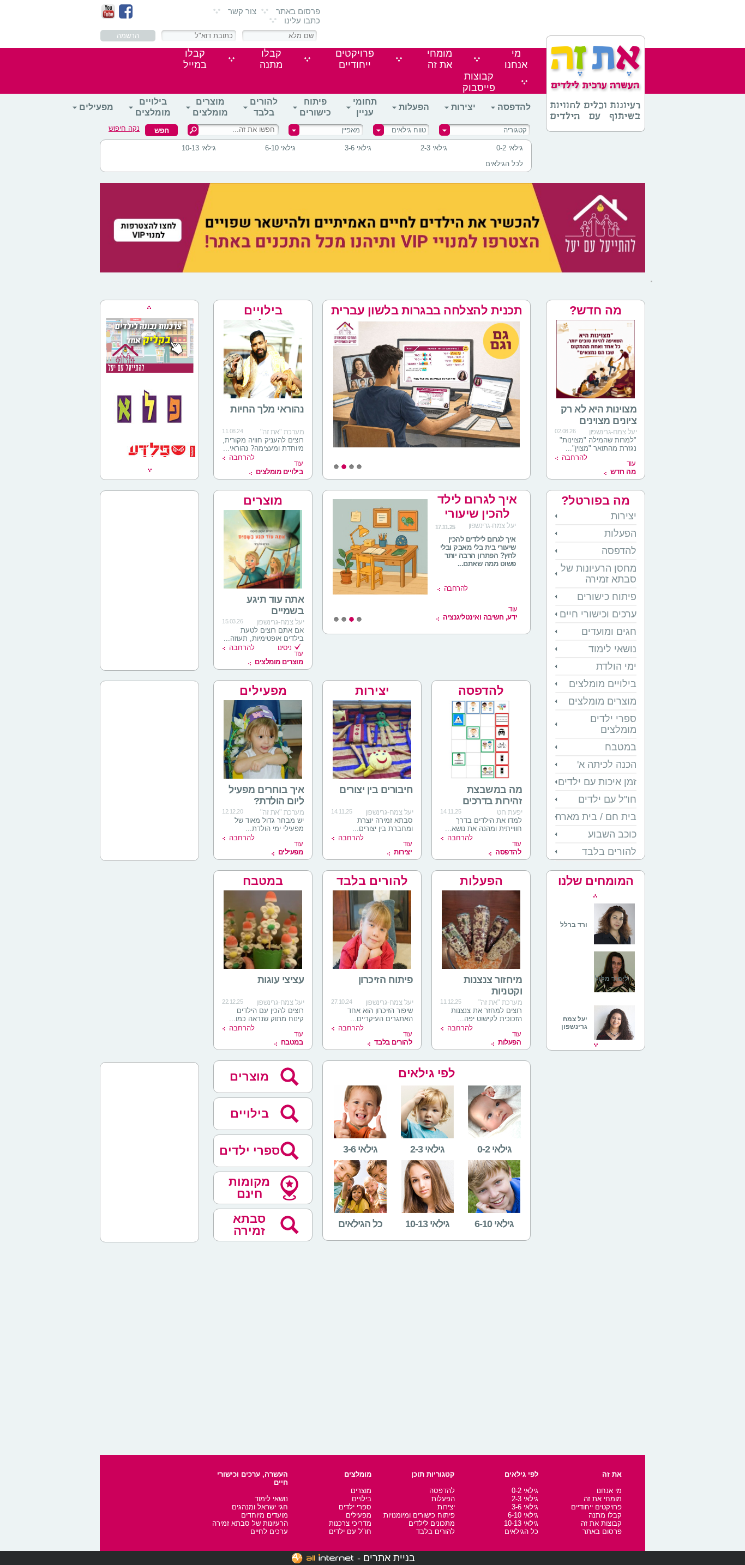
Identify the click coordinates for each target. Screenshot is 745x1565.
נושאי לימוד (612, 649)
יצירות (463, 107)
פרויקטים (354, 59)
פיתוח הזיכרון (385, 979)
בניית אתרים (389, 1557)
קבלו (271, 59)
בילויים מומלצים (153, 107)
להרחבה (574, 457)
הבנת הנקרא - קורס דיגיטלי (477, 506)
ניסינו (284, 648)
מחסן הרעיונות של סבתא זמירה (598, 574)
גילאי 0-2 (509, 148)
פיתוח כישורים (315, 107)
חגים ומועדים (608, 631)
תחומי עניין (365, 107)
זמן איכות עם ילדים (597, 782)
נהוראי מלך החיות (267, 409)
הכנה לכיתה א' (606, 764)
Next (596, 1045)
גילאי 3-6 (358, 148)
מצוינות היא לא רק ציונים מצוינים (599, 415)
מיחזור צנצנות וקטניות (493, 985)
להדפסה (514, 107)
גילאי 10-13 (199, 148)
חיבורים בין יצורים (376, 789)
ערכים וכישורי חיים (598, 614)
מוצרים (249, 1076)
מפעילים (96, 107)
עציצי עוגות (280, 979)
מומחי (439, 59)
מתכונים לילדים (431, 1523)
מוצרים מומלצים (210, 107)
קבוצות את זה (601, 1523)
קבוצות (478, 82)
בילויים (249, 1113)
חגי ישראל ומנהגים (260, 1507)
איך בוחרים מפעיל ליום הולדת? (266, 795)
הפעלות (414, 107)
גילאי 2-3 (433, 148)
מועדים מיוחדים (264, 1515)
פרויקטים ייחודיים (596, 1507)
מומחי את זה (603, 1499)
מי (515, 59)
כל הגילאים (521, 1531)
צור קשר (242, 11)
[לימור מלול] (614, 993)
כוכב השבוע (612, 834)
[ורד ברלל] (597, 942)
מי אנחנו (609, 1491)
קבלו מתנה (605, 1515)
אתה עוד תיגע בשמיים (275, 605)
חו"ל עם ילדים (607, 799)
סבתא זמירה (249, 1225)
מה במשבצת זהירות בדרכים (492, 795)
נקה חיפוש (124, 128)
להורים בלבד (264, 107)
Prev (595, 895)
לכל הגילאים (504, 164)
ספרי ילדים (249, 1150)
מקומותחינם (249, 1187)
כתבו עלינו (302, 20)
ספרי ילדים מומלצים (613, 724)
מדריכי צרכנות (350, 1523)
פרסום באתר (298, 11)
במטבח (620, 747)
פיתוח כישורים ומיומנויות (419, 1515)
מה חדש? (595, 310)
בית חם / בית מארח (595, 816)
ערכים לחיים (269, 1531)
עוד (622, 467)
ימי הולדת (616, 666)
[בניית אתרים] (323, 1557)
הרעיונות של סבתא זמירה (250, 1523)
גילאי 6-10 (280, 148)
